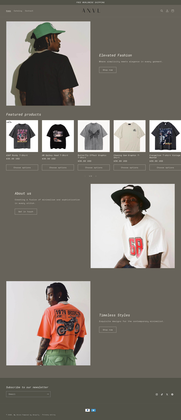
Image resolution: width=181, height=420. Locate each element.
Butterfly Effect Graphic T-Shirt (92, 156)
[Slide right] (96, 176)
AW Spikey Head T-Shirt (55, 155)
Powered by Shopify (30, 415)
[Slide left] (85, 176)
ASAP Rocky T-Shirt (17, 155)
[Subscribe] (47, 394)
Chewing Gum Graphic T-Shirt (127, 156)
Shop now (108, 70)
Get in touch (25, 211)
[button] (162, 11)
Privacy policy (49, 415)
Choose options (22, 167)
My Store (17, 415)
